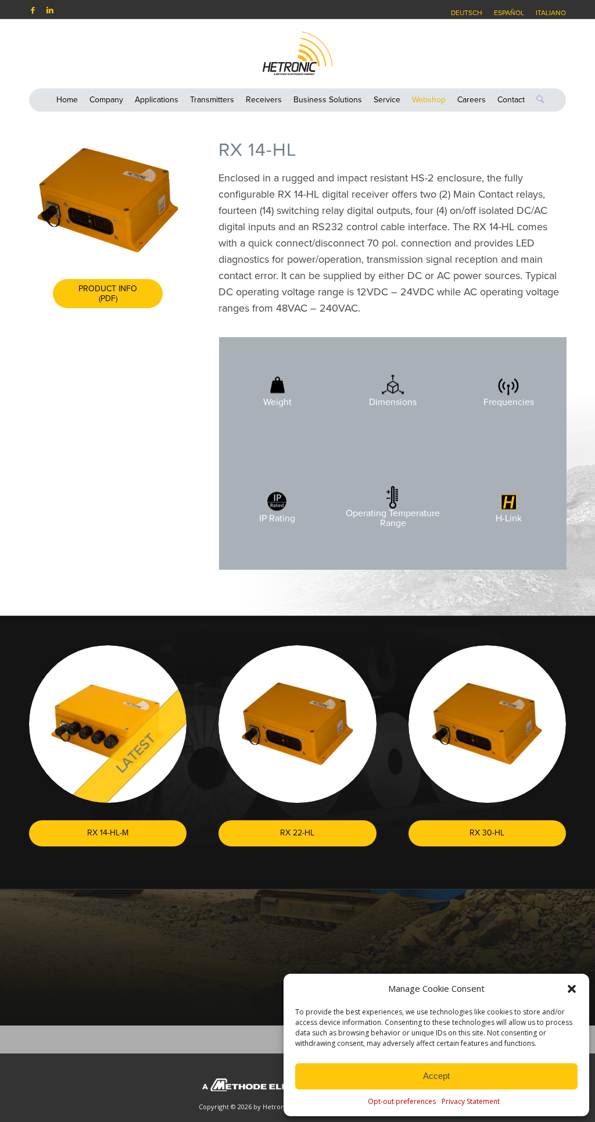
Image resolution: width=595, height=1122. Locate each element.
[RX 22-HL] (297, 724)
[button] (572, 989)
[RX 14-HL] (108, 200)
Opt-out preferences (402, 1101)
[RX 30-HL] (487, 724)
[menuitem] (466, 13)
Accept (436, 1076)
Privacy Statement (471, 1101)
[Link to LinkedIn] (50, 10)
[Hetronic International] (297, 53)
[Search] (537, 100)
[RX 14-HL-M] (108, 724)
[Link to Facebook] (32, 10)
